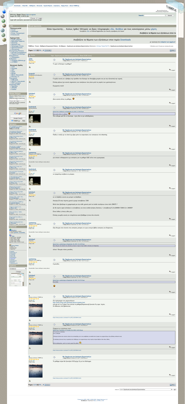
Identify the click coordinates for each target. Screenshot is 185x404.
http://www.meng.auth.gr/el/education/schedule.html (69, 302)
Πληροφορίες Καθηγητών (14, 58)
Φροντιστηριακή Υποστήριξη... (16, 171)
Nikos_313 (13, 137)
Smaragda (13, 253)
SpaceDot (14, 86)
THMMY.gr (31, 46)
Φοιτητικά (39, 5)
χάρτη (154, 29)
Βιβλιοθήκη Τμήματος (18, 41)
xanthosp (12, 255)
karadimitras (13, 257)
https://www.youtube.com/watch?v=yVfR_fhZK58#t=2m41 (67, 317)
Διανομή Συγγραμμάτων (18, 52)
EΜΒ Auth (14, 80)
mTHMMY (14, 62)
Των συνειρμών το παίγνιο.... (16, 126)
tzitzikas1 (32, 93)
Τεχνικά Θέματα (47, 5)
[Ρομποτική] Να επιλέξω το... (16, 217)
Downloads (17, 5)
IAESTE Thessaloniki (18, 81)
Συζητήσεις (57, 5)
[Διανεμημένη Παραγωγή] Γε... (16, 161)
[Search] (4, 25)
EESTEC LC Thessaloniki (14, 77)
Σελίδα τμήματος (16, 39)
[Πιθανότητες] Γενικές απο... (16, 166)
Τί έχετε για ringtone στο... (15, 206)
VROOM (14, 88)
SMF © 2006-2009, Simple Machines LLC (97, 399)
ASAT (13, 72)
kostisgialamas (15, 198)
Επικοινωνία (15, 35)
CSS (103, 400)
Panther (13, 89)
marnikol (12, 259)
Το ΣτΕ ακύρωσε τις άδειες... (16, 176)
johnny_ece (14, 182)
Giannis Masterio (15, 188)
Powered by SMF (82, 399)
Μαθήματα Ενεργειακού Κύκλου (49, 46)
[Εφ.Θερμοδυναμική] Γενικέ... (16, 156)
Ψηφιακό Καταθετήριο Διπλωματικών (17, 54)
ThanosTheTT (105, 46)
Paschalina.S (13, 252)
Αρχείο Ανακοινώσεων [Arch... (16, 136)
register (33, 14)
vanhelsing (32, 152)
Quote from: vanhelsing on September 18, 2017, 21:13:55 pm (69, 244)
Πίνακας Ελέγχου (15, 93)
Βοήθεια (119, 29)
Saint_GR (12, 256)
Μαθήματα (32, 5)
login (27, 14)
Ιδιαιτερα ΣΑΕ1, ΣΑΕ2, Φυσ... (16, 196)
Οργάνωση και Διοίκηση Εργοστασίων (78, 46)
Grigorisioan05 (14, 263)
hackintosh (32, 107)
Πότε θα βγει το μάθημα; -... (16, 146)
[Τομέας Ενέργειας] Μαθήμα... (16, 151)
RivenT (12, 218)
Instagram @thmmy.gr (18, 60)
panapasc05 (13, 260)
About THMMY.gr (74, 5)
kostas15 (32, 74)
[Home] (4, 11)
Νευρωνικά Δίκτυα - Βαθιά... (16, 211)
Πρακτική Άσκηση (16, 47)
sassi (12, 213)
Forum (13, 30)
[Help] (4, 21)
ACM (13, 67)
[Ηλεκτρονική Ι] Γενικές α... (15, 186)
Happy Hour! (64, 5)
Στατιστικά (12, 227)
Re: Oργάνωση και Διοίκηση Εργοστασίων (77, 59)
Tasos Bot (13, 223)
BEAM (13, 73)
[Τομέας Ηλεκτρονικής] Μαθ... (16, 181)
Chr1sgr (98, 46)
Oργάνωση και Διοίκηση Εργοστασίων (121, 46)
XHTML (99, 400)
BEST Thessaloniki (17, 75)
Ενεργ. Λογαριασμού (17, 33)
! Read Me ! (25, 5)
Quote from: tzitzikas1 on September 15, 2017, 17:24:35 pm (68, 111)
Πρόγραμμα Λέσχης (17, 46)
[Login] (4, 35)
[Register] (4, 40)
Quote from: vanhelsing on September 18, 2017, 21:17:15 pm (69, 280)
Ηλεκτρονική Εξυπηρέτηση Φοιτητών (16, 50)
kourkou (13, 172)
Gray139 (12, 262)
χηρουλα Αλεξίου (15, 127)
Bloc (95, 400)
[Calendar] (3, 30)
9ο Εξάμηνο (62, 46)
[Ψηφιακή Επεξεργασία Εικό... (16, 222)
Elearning (14, 43)
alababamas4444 (15, 147)
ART (12, 70)
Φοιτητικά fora (15, 44)
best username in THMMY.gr (16, 201)
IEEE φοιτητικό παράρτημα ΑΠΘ (15, 83)
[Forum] (3, 16)
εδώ (112, 29)
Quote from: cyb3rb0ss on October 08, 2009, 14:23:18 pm (68, 330)
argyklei (12, 251)
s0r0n (30, 59)
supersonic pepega (16, 132)
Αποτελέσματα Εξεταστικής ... (16, 131)
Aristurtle (14, 68)
